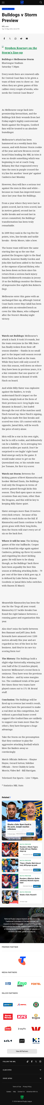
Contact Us (21, 1091)
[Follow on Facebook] (32, 1061)
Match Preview (8, 9)
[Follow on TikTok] (28, 1061)
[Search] (41, 2)
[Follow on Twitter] (36, 1061)
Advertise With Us (32, 1091)
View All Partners (22, 1051)
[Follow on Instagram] (40, 1061)
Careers (8, 1091)
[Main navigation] (3, 2)
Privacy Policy (27, 1086)
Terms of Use (17, 1086)
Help (14, 1091)
